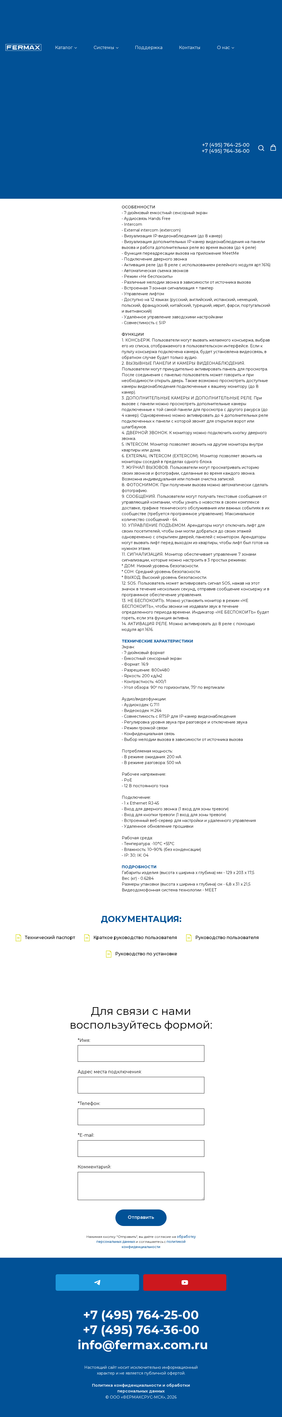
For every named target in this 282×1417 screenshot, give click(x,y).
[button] (261, 147)
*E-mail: (86, 1135)
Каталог (64, 47)
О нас (223, 47)
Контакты (189, 47)
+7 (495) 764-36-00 (226, 151)
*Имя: (84, 1040)
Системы (104, 47)
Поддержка (148, 47)
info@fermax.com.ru (143, 1344)
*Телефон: (89, 1103)
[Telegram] (97, 1282)
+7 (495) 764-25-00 (226, 145)
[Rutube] (185, 1282)
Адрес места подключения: (110, 1071)
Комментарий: (94, 1166)
